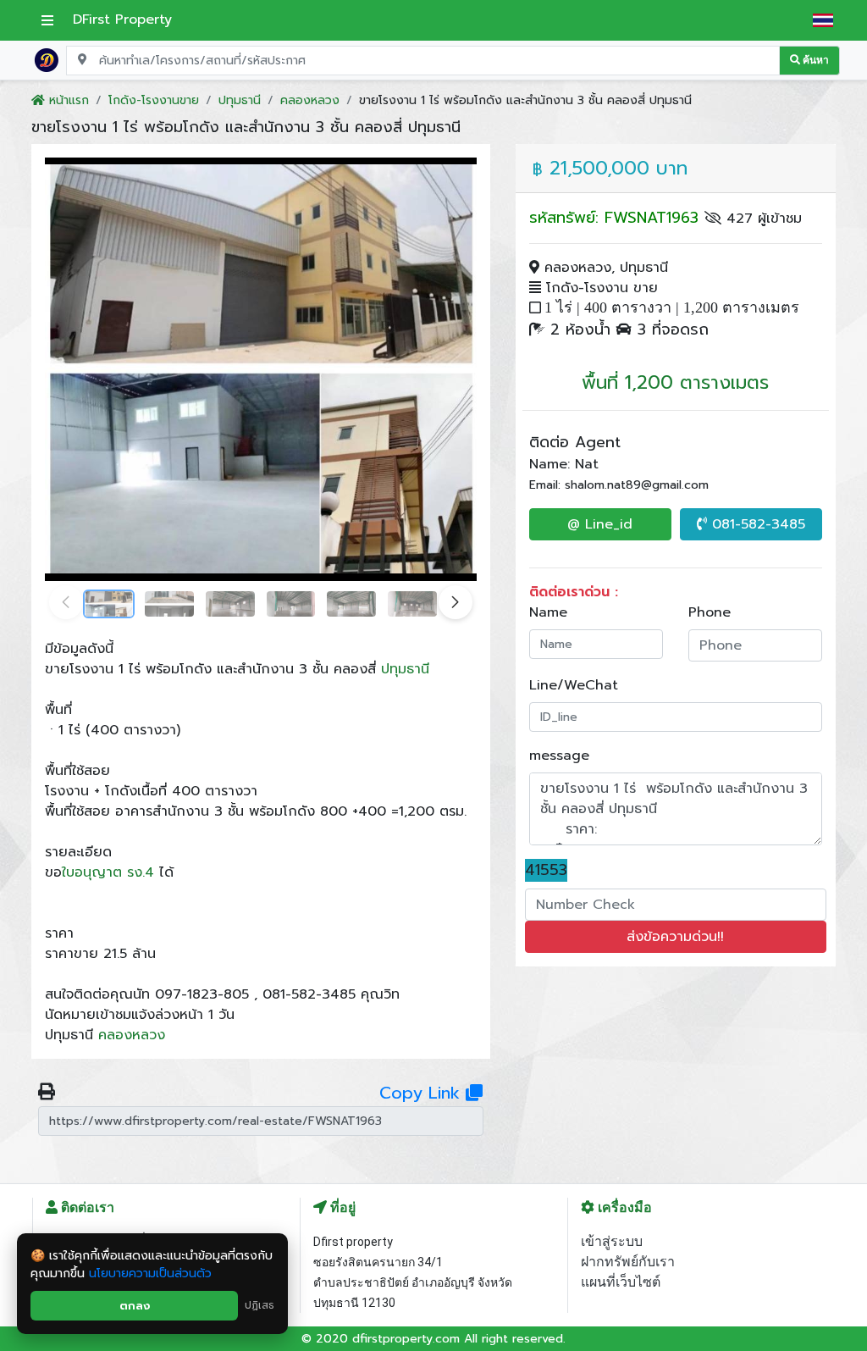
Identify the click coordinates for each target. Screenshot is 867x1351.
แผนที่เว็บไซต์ (620, 1282)
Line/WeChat (573, 685)
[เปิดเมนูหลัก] (47, 20)
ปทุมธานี (405, 669)
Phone (709, 612)
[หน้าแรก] (46, 59)
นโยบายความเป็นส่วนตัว (150, 1273)
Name (548, 612)
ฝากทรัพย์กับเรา (628, 1262)
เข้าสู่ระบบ (612, 1241)
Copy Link (422, 1092)
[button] (455, 602)
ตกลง (134, 1306)
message (559, 755)
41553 (546, 870)
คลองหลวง (131, 1035)
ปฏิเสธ (259, 1305)
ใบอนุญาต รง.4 (108, 872)
